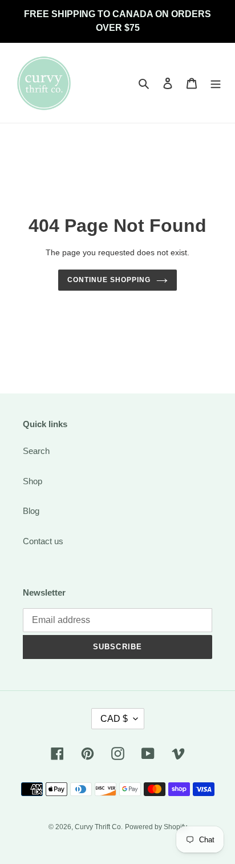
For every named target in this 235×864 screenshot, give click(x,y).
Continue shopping (109, 280)
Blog (31, 511)
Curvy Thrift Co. (99, 827)
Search (36, 451)
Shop (32, 481)
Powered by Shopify (156, 827)
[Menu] (216, 83)
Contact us (43, 541)
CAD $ (114, 719)
